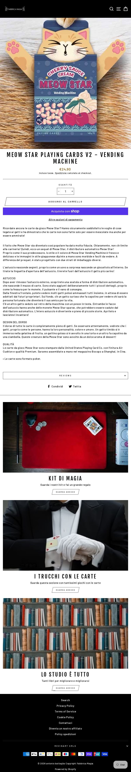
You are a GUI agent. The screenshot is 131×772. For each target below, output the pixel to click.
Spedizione (61, 173)
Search (65, 700)
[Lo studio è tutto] (65, 633)
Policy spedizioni (65, 734)
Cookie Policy (65, 717)
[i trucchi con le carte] (65, 535)
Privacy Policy (65, 705)
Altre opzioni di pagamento (66, 219)
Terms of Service (65, 711)
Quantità (65, 185)
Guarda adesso (65, 492)
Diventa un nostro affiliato (65, 728)
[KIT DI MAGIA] (65, 437)
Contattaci (65, 722)
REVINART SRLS (65, 746)
